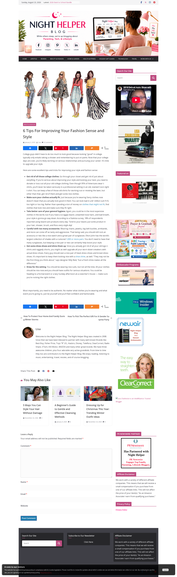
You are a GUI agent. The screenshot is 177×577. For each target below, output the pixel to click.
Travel (134, 59)
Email (24, 494)
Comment (26, 446)
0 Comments (48, 142)
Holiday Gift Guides (106, 59)
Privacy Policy (121, 510)
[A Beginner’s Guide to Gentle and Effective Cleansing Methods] (66, 387)
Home (25, 59)
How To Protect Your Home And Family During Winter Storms (44, 318)
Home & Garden (73, 59)
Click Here (88, 542)
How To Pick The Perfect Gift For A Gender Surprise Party (88, 318)
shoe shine (80, 256)
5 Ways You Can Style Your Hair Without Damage (32, 409)
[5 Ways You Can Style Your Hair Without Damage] (35, 387)
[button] (152, 58)
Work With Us (146, 59)
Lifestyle (34, 59)
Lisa (39, 142)
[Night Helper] (88, 12)
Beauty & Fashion (57, 59)
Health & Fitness (89, 59)
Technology (123, 59)
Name (24, 482)
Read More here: (46, 573)
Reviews (43, 59)
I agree (165, 570)
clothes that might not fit (93, 204)
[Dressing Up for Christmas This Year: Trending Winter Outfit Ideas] (98, 387)
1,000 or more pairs (75, 239)
